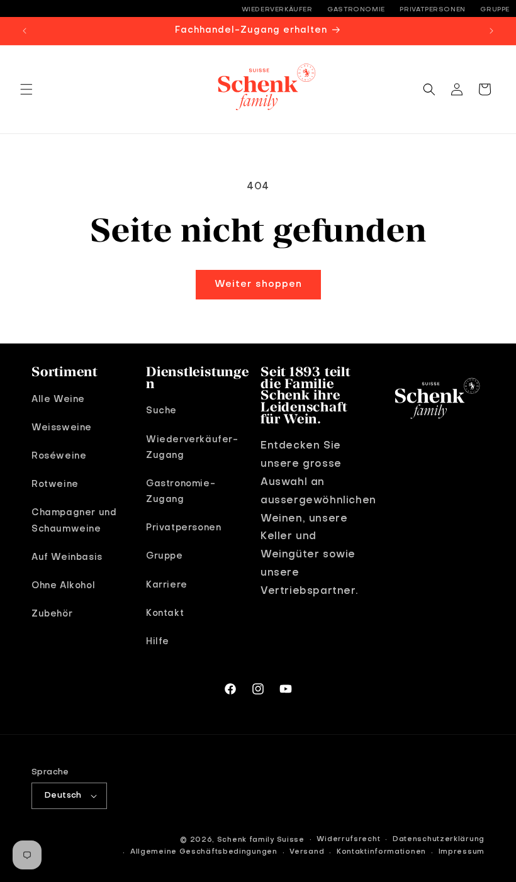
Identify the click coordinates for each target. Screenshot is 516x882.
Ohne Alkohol (63, 585)
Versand (306, 852)
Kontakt (165, 613)
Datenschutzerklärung (439, 839)
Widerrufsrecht (348, 839)
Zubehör (51, 614)
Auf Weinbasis (67, 557)
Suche (161, 410)
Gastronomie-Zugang (180, 491)
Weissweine (61, 427)
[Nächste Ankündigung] (491, 31)
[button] (26, 89)
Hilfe (157, 641)
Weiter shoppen (258, 284)
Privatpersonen (432, 9)
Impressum (462, 852)
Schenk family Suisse (261, 840)
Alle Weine (58, 399)
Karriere (167, 585)
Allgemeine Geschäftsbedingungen (204, 852)
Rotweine (55, 484)
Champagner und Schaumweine (73, 520)
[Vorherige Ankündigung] (24, 31)
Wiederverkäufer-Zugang (192, 447)
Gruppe (495, 9)
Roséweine (58, 456)
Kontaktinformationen (381, 852)
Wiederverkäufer (277, 9)
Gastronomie (356, 9)
